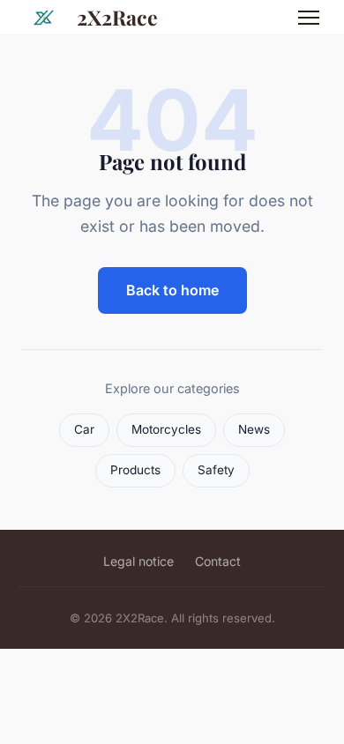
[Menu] (308, 18)
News (254, 429)
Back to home (172, 290)
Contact (218, 561)
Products (135, 470)
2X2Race (117, 17)
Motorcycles (166, 429)
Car (84, 429)
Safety (216, 470)
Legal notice (138, 561)
